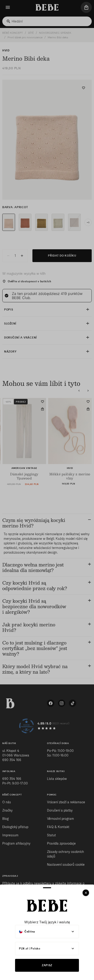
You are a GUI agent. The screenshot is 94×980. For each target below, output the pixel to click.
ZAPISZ (47, 965)
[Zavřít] (85, 892)
